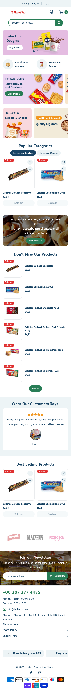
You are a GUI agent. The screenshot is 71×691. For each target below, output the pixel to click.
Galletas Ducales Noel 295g (51, 192)
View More (13, 93)
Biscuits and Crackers (21, 64)
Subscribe (60, 576)
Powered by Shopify (44, 667)
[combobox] (32, 23)
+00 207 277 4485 (22, 592)
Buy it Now (14, 47)
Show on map (11, 624)
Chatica (29, 667)
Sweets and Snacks (55, 64)
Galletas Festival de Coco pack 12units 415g (45, 329)
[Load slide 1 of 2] (34, 51)
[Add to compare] (30, 162)
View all (35, 388)
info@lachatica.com (18, 609)
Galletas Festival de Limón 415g (42, 370)
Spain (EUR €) (29, 3)
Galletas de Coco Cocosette (17, 192)
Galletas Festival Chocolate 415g (42, 307)
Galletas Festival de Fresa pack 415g (44, 349)
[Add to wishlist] (30, 169)
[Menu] (4, 12)
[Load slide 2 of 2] (37, 51)
